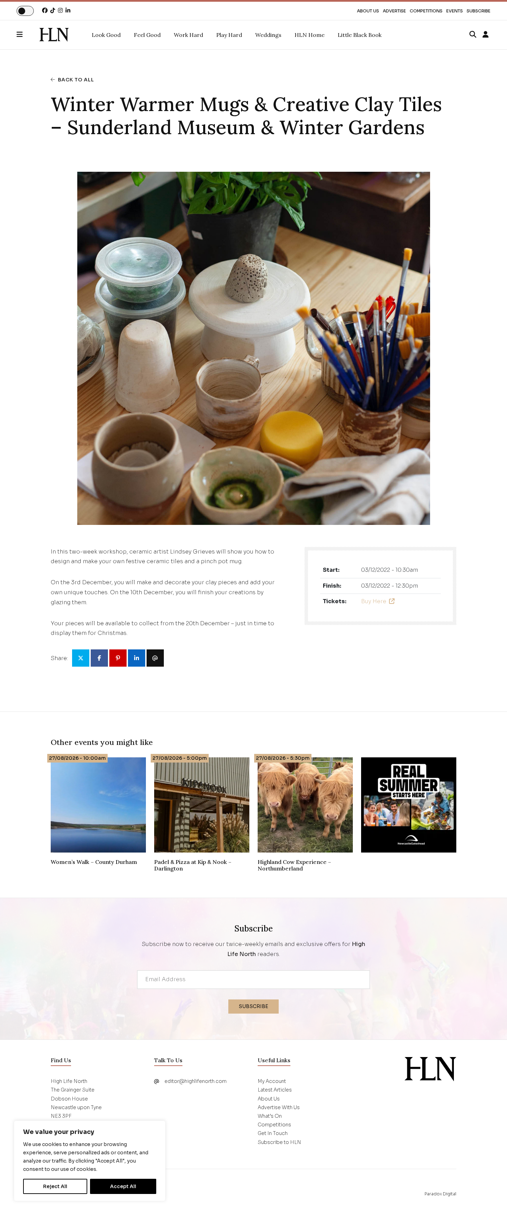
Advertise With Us (279, 1107)
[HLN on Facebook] (45, 10)
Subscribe (478, 10)
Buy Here (373, 601)
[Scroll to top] (490, 1198)
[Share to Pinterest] (118, 658)
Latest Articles (275, 1090)
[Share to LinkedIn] (136, 658)
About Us (368, 10)
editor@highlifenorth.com (196, 1081)
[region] (90, 1161)
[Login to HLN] (485, 35)
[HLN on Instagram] (60, 10)
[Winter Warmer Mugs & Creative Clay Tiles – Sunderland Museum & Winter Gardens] (54, 34)
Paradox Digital (440, 1193)
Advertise (394, 10)
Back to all (76, 80)
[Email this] (155, 658)
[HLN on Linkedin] (68, 10)
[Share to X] (80, 658)
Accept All (123, 1186)
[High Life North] (430, 1069)
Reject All (55, 1186)
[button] (28, 35)
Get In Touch (273, 1133)
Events (454, 10)
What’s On (270, 1116)
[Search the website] (473, 35)
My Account (272, 1081)
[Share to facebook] (99, 658)
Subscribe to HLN (279, 1142)
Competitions (426, 10)
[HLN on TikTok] (52, 10)
